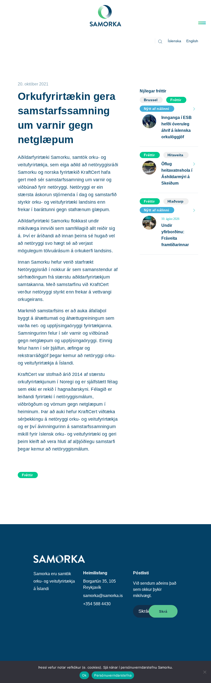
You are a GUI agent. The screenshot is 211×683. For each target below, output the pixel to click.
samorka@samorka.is (103, 595)
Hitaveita (175, 155)
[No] (204, 672)
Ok (84, 675)
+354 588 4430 (97, 604)
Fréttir (27, 475)
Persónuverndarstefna (112, 675)
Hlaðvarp (175, 201)
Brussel (150, 100)
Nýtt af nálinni (156, 109)
